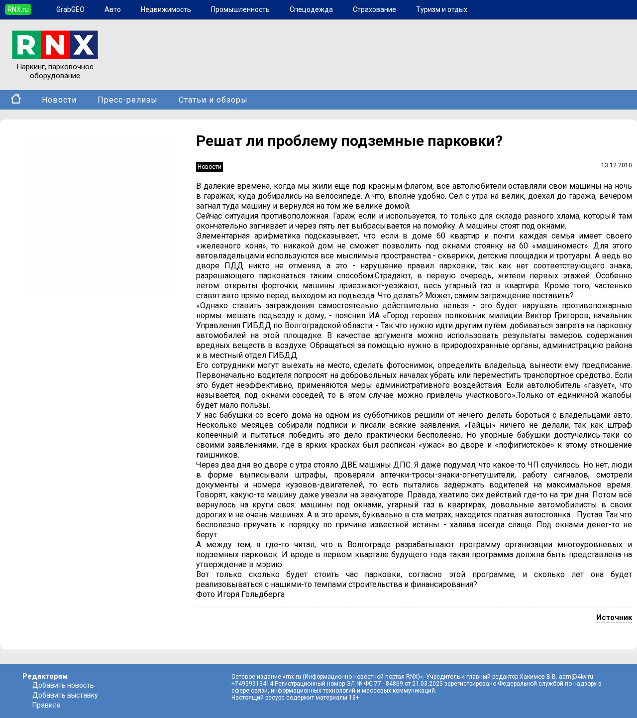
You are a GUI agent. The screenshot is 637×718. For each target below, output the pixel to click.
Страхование (374, 9)
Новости (59, 100)
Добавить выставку (65, 695)
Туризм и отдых (441, 9)
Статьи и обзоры (213, 100)
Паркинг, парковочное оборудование (55, 71)
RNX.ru (18, 9)
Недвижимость (166, 9)
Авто (113, 9)
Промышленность (240, 9)
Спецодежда (311, 9)
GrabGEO (70, 9)
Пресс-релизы (128, 100)
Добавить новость (63, 685)
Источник (614, 617)
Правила (46, 705)
